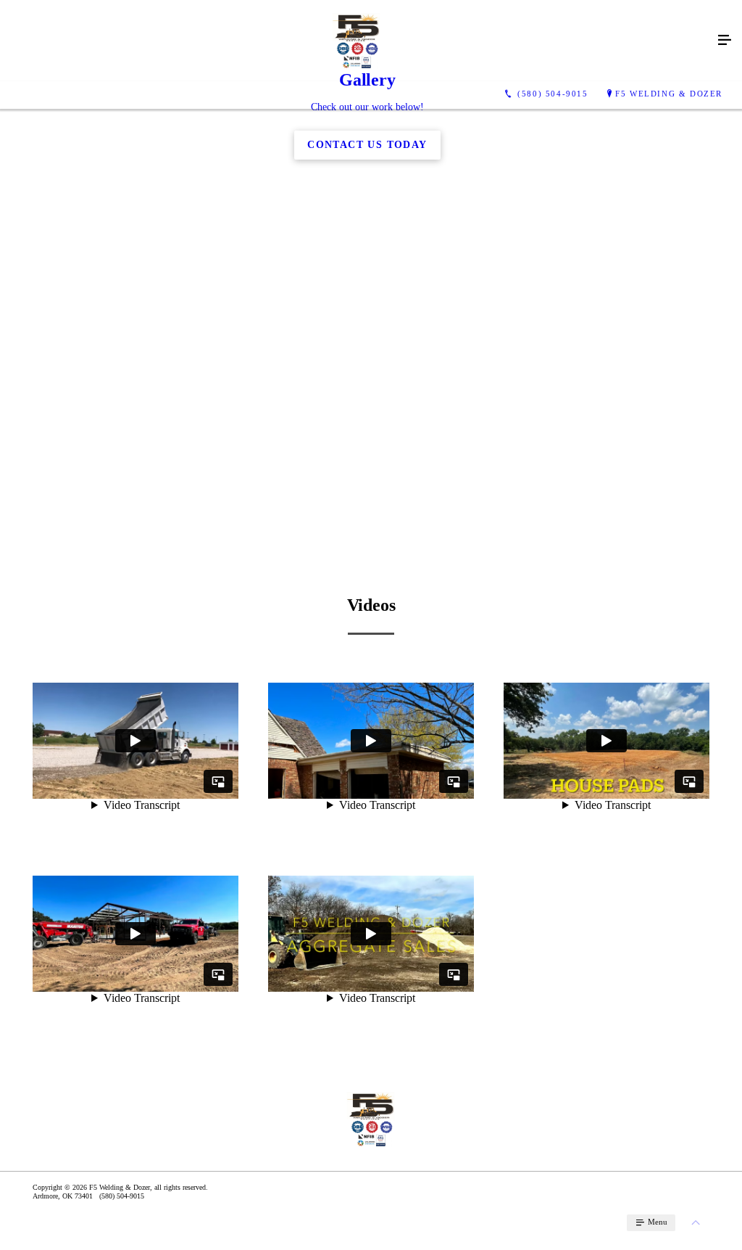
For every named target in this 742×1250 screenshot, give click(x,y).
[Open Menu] (724, 40)
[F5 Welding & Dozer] (356, 41)
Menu (656, 1221)
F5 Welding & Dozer (668, 93)
